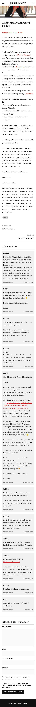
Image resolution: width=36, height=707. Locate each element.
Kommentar (7, 627)
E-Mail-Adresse (7, 658)
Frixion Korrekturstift (26, 238)
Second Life (29, 93)
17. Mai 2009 (19, 32)
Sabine (6, 489)
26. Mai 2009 (9, 282)
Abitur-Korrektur (8, 229)
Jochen (6, 318)
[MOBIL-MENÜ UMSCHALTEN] (3, 2)
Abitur (5, 217)
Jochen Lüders (18, 2)
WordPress (24, 703)
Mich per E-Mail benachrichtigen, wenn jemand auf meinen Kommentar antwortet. (16, 685)
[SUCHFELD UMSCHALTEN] (33, 2)
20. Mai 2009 (9, 531)
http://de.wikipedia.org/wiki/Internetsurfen (19, 403)
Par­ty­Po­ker (20, 67)
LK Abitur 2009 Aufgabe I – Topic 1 (17, 24)
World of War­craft (23, 55)
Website (5, 667)
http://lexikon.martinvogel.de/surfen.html (15, 408)
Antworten (29, 282)
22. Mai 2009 (9, 311)
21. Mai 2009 (9, 482)
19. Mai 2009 (9, 592)
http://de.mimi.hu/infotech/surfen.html (15, 405)
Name (4, 649)
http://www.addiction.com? (11, 562)
